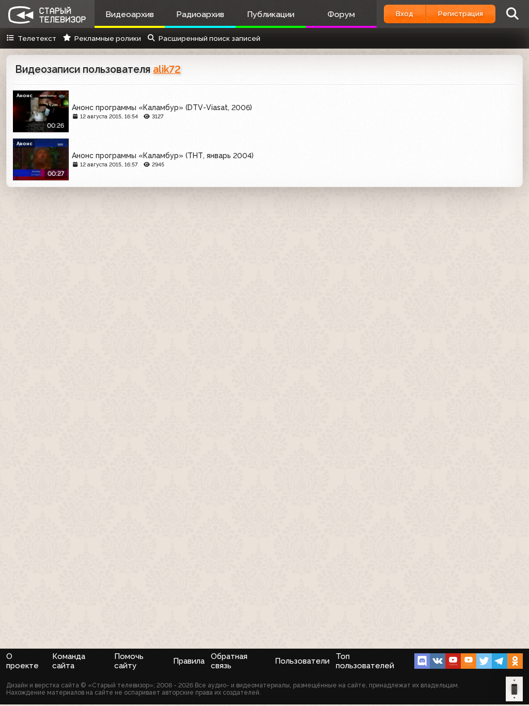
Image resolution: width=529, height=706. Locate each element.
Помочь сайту (129, 661)
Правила (189, 661)
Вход (404, 13)
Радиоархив (200, 14)
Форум (341, 14)
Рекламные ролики (107, 38)
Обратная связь (229, 661)
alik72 (167, 69)
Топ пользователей (365, 661)
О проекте (22, 661)
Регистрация (460, 13)
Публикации (270, 14)
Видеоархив (129, 14)
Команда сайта (68, 661)
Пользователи (302, 661)
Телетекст (37, 38)
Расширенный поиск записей (209, 38)
